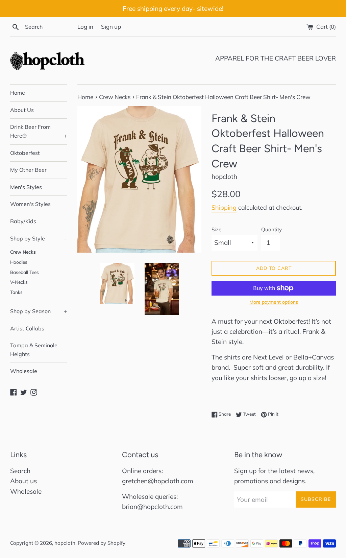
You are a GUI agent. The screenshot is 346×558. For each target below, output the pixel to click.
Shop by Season (38, 311)
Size (216, 229)
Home (17, 92)
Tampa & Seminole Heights (33, 349)
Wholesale (23, 371)
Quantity (271, 229)
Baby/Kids (23, 221)
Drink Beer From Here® (38, 131)
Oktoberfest (25, 152)
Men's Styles (26, 187)
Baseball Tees (24, 272)
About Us (22, 110)
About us (23, 481)
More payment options (273, 302)
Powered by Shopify (101, 543)
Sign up (111, 26)
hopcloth (64, 543)
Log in (85, 26)
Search (20, 471)
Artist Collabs (27, 328)
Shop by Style (38, 238)
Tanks (16, 292)
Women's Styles (30, 204)
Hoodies (18, 262)
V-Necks (19, 282)
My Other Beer (28, 169)
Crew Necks (23, 252)
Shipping (224, 207)
